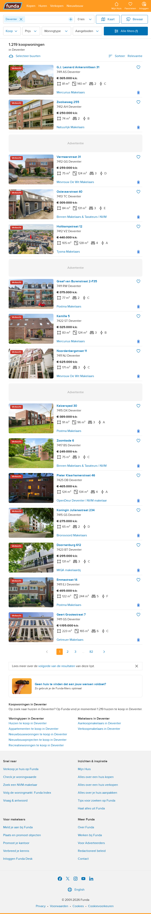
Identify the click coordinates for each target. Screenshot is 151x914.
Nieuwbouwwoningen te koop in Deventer (38, 734)
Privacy (41, 906)
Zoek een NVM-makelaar (20, 785)
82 (91, 652)
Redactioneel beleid (92, 851)
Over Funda (86, 827)
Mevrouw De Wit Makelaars (75, 182)
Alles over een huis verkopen (98, 785)
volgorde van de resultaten (56, 666)
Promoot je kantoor (16, 843)
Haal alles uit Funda (91, 808)
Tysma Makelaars (68, 252)
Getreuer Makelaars (70, 640)
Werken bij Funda (90, 835)
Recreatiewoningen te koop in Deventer (36, 745)
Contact (83, 859)
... (83, 652)
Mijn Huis (84, 769)
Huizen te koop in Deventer (28, 723)
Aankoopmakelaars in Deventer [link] (99, 723)
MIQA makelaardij (69, 570)
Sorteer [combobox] (128, 56)
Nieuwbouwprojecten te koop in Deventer (37, 740)
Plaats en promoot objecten (22, 835)
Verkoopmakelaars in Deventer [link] (99, 729)
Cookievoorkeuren (101, 906)
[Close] (21, 19)
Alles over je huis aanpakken (97, 793)
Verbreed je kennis (16, 851)
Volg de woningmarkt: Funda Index (27, 793)
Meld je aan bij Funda (18, 827)
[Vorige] (47, 652)
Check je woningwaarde (19, 777)
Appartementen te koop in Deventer (33, 729)
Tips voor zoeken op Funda (96, 801)
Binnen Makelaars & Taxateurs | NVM (82, 217)
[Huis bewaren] (138, 67)
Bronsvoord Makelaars (72, 535)
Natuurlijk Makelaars (70, 127)
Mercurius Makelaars (71, 92)
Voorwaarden (59, 906)
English (80, 890)
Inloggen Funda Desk (17, 859)
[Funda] (13, 6)
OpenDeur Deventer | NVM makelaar (82, 501)
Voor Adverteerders (91, 843)
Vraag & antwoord (15, 801)
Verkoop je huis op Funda (20, 769)
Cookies (78, 906)
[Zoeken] (70, 19)
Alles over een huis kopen (96, 777)
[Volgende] (104, 652)
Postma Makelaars (69, 306)
